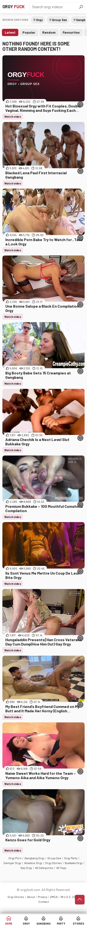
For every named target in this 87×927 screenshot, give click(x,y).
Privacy (42, 896)
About (31, 896)
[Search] (81, 6)
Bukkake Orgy (74, 863)
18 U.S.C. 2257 (69, 896)
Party (61, 923)
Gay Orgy (26, 867)
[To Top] (80, 899)
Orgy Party (71, 858)
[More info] (80, 104)
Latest (10, 32)
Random (49, 32)
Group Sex (59, 20)
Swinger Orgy (12, 863)
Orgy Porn (15, 858)
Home (8, 923)
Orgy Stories (53, 863)
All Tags (61, 867)
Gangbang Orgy (34, 858)
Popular (28, 32)
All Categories (44, 867)
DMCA (54, 896)
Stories (78, 923)
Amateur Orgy (33, 863)
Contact (43, 901)
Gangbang (43, 923)
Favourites (71, 32)
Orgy (13, 6)
